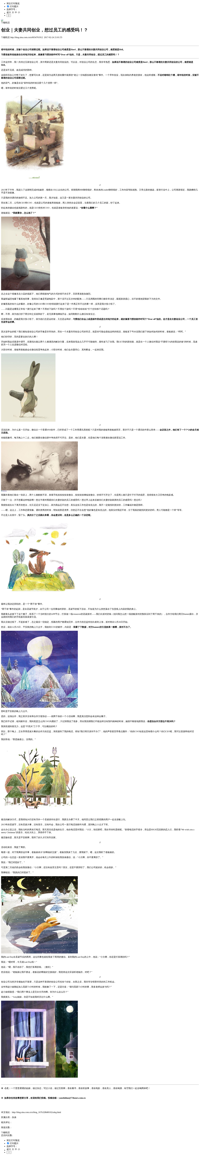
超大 (9, 12)
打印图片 (14, 6)
